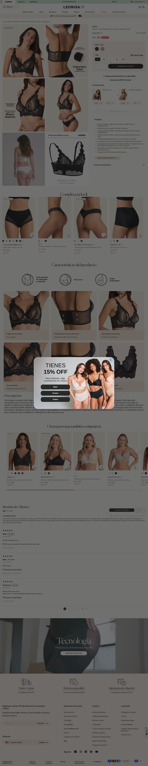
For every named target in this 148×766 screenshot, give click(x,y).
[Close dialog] (111, 360)
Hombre (55, 393)
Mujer (55, 387)
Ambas (55, 399)
